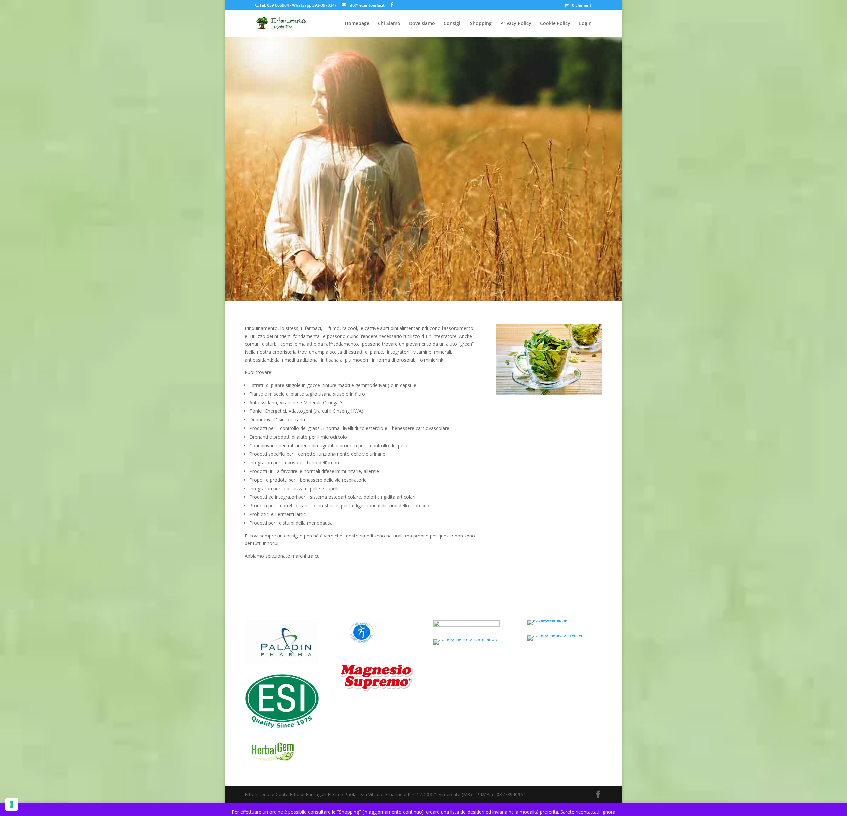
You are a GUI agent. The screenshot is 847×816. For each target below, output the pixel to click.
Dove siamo (422, 23)
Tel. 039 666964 (274, 5)
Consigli (453, 23)
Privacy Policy (515, 23)
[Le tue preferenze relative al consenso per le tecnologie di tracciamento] (11, 804)
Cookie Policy (555, 23)
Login (585, 23)
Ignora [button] (608, 812)
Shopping (481, 23)
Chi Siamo (389, 23)
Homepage (357, 23)
